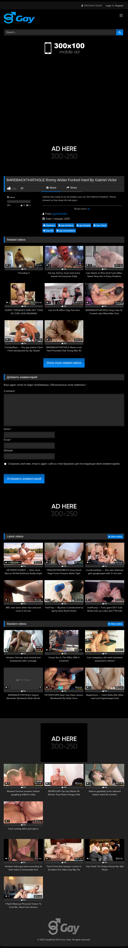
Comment (9, 391)
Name (8, 429)
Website (8, 450)
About (52, 187)
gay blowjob (84, 225)
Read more (80, 208)
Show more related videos (64, 362)
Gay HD (49, 230)
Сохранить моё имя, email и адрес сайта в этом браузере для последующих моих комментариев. (64, 463)
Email (8, 439)
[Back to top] (118, 939)
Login (108, 5)
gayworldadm (59, 213)
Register (119, 5)
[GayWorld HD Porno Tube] (64, 18)
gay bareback (67, 225)
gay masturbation (67, 230)
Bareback (50, 225)
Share (73, 187)
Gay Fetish (101, 225)
